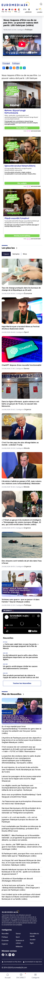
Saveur (26, 368)
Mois (25, 254)
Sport (26, 332)
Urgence (27, 409)
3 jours (6, 254)
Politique (28, 30)
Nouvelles (5, 933)
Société (32, 939)
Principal (6, 63)
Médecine (19, 946)
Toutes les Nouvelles (22, 683)
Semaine (15, 254)
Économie (28, 293)
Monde (27, 448)
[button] (35, 976)
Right (32, 943)
